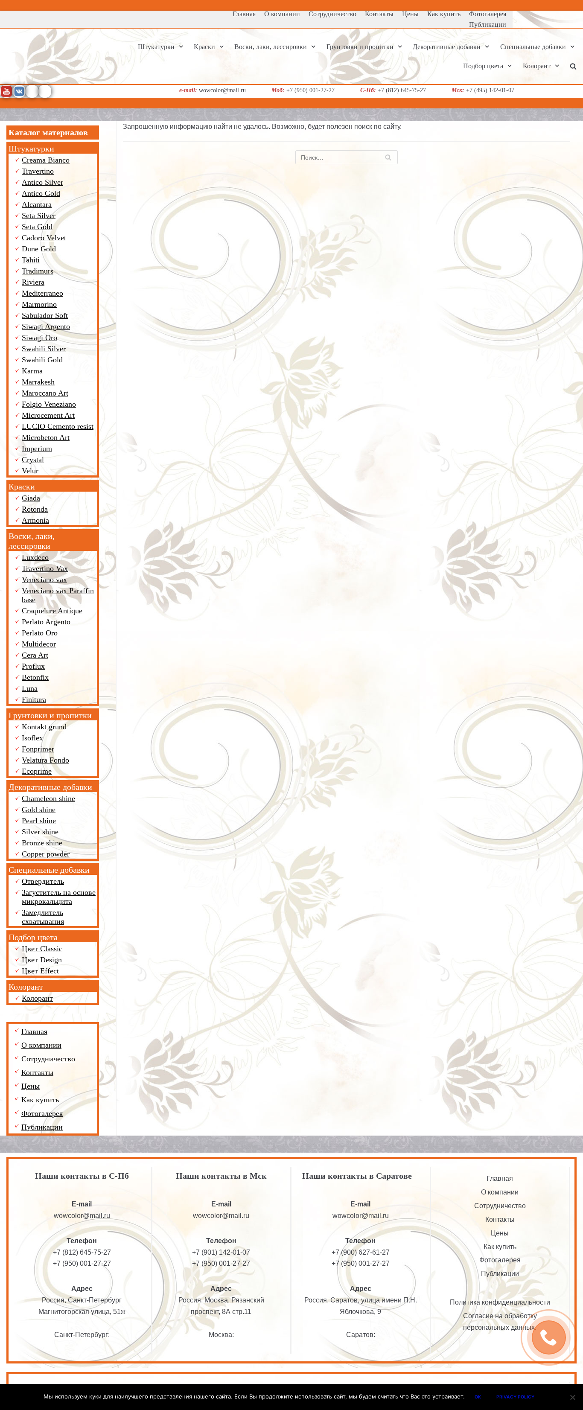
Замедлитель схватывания (43, 917)
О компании (282, 13)
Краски (22, 486)
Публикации (487, 24)
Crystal (33, 459)
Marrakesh (38, 382)
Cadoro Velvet (44, 237)
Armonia (35, 520)
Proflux (33, 666)
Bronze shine (42, 843)
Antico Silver (42, 182)
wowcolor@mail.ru (82, 1215)
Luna (30, 688)
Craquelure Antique (52, 610)
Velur (30, 470)
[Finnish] (568, 4)
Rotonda (35, 509)
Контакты (379, 13)
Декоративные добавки (50, 787)
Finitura (34, 699)
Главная (244, 13)
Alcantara (37, 204)
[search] (573, 66)
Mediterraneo (42, 293)
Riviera (33, 282)
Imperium (37, 448)
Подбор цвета (33, 937)
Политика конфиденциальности (500, 1302)
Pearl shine (39, 820)
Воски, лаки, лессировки (32, 541)
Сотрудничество (332, 13)
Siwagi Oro (39, 337)
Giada (31, 498)
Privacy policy (515, 1397)
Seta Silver (38, 215)
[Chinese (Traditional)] (558, 4)
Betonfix (35, 677)
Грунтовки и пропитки (50, 715)
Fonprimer (38, 749)
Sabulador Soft (45, 315)
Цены (410, 13)
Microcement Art (48, 415)
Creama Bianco (46, 160)
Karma (32, 371)
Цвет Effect (40, 971)
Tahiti (31, 260)
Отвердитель (43, 881)
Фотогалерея (487, 13)
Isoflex (32, 738)
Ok (478, 1397)
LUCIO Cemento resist (57, 426)
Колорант (26, 986)
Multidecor (39, 644)
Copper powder (46, 854)
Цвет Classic (42, 948)
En (580, 106)
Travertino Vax (45, 568)
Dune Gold (39, 249)
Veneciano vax (44, 579)
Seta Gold (37, 226)
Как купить (444, 13)
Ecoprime (37, 771)
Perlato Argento (46, 622)
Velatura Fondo (45, 760)
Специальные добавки (49, 869)
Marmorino (39, 304)
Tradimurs (37, 271)
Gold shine (38, 809)
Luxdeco (35, 557)
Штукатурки (31, 148)
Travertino (38, 171)
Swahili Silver (44, 348)
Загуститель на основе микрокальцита (59, 897)
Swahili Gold (42, 359)
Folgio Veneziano (49, 404)
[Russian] (578, 4)
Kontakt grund (44, 726)
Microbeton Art (46, 437)
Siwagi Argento (46, 326)
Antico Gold (41, 193)
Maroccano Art (45, 393)
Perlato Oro (40, 633)
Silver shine (40, 831)
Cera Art (35, 655)
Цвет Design (42, 960)
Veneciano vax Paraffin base (58, 595)
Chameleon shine (48, 798)
